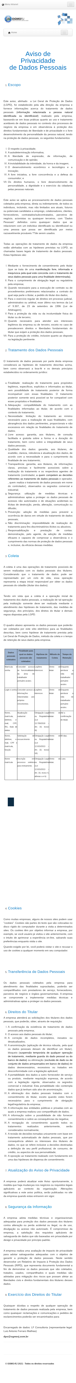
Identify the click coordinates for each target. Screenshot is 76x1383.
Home (14, 32)
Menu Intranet (11, 4)
